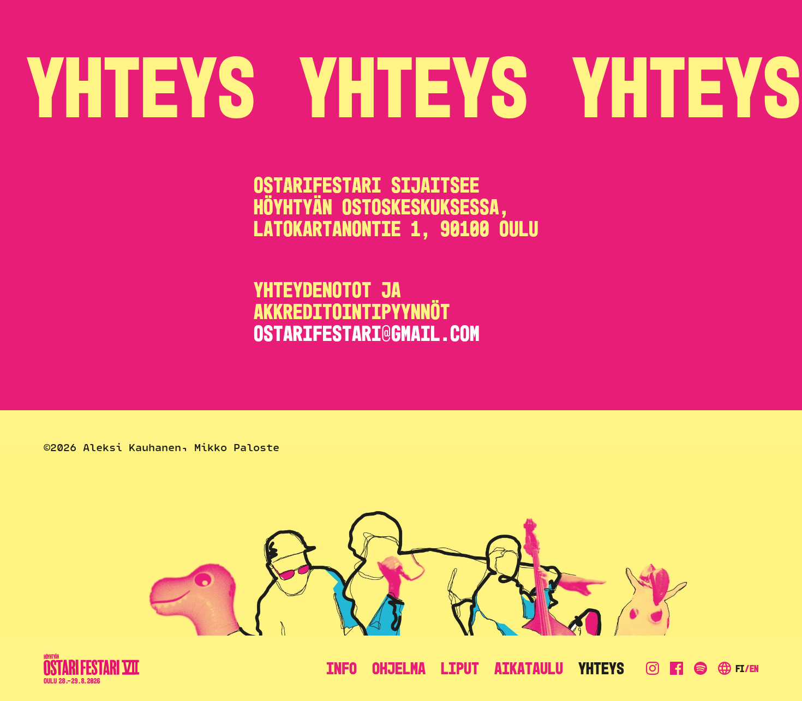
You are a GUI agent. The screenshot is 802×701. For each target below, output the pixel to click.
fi (739, 668)
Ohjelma (399, 668)
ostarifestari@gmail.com (367, 333)
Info (341, 668)
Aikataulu (528, 668)
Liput (460, 668)
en (754, 668)
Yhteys (601, 668)
